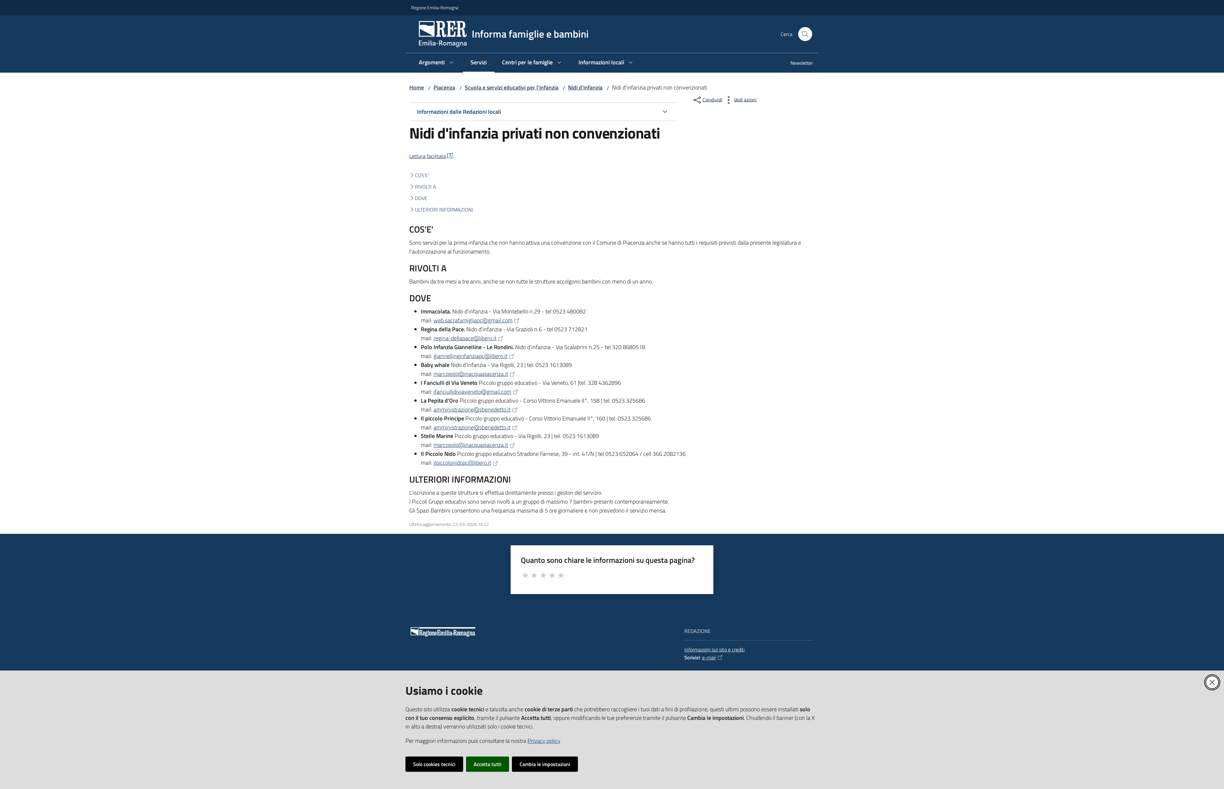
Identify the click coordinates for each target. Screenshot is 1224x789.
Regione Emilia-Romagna (434, 7)
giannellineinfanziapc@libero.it (470, 356)
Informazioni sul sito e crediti (714, 649)
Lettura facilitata (427, 156)
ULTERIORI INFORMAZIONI (444, 209)
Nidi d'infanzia (585, 87)
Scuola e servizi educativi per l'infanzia (511, 87)
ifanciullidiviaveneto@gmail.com (472, 391)
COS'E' (422, 175)
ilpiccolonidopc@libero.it (462, 462)
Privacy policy (544, 740)
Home (416, 87)
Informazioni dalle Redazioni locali (459, 111)
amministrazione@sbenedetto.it (472, 409)
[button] (805, 34)
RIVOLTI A (425, 186)
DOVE (421, 198)
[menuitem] (798, 63)
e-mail (709, 657)
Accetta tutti (487, 764)
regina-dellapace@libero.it (465, 338)
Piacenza (444, 87)
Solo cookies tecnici (434, 764)
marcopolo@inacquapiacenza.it (470, 373)
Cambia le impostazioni (545, 764)
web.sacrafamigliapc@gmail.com (473, 320)
